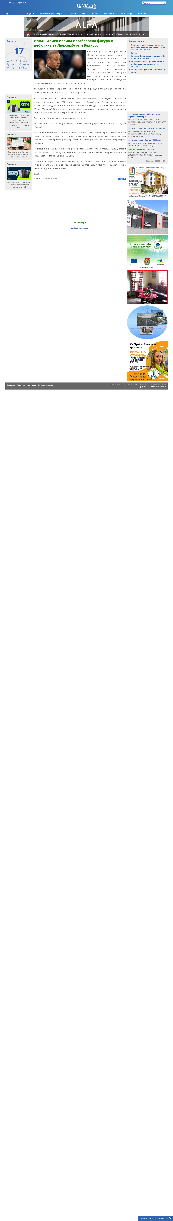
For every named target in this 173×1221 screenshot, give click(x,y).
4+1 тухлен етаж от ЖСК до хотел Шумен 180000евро (144, 115)
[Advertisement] (17, 82)
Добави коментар (79, 228)
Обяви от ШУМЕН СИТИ (156, 161)
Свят (84, 13)
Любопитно (109, 13)
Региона (142, 13)
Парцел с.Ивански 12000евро (141, 149)
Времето (135, 53)
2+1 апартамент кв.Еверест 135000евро (146, 128)
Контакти (31, 385)
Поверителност (45, 385)
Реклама (21, 385)
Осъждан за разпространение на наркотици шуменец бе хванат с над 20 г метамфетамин (148, 47)
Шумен (30, 13)
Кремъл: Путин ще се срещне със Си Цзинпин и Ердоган (148, 57)
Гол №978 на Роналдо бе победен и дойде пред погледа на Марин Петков (147, 64)
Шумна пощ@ (126, 13)
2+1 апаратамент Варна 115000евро (145, 140)
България (71, 13)
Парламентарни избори (51, 13)
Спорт (95, 13)
